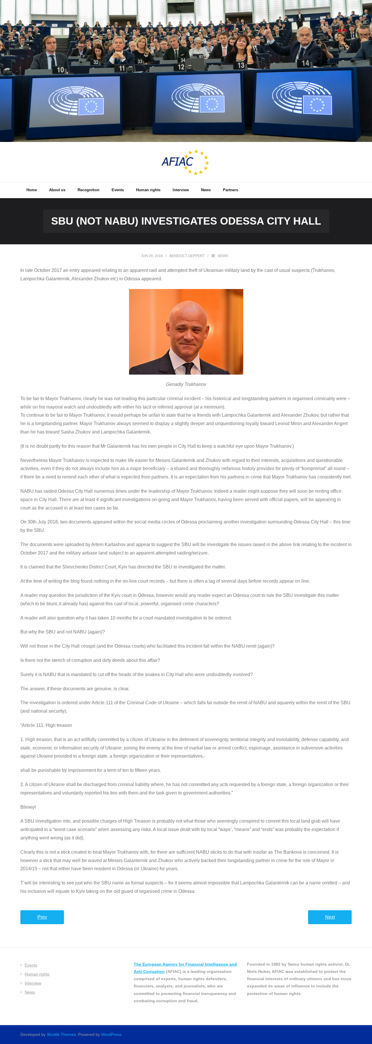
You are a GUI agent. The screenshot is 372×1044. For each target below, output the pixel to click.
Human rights (37, 974)
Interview (33, 983)
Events (31, 965)
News (223, 256)
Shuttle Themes (61, 1034)
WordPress (111, 1034)
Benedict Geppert (187, 256)
